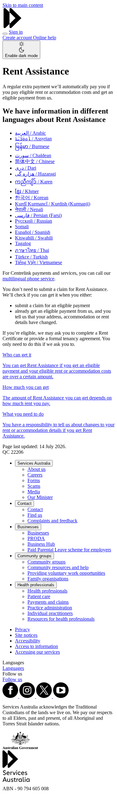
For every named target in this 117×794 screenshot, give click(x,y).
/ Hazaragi (35, 174)
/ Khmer (27, 191)
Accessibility (27, 640)
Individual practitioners (50, 613)
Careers (34, 474)
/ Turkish (31, 256)
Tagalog (23, 243)
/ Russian (33, 221)
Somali (22, 226)
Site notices (26, 635)
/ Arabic (30, 133)
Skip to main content (22, 5)
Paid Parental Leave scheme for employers (69, 549)
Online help (44, 37)
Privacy (22, 629)
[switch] (21, 50)
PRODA (36, 538)
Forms (33, 480)
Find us (34, 515)
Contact (24, 503)
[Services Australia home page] (12, 26)
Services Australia (33, 463)
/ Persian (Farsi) (38, 215)
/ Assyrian (33, 138)
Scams (33, 486)
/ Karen (33, 181)
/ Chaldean (33, 155)
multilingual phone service (28, 278)
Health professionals (35, 585)
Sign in (16, 32)
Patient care (38, 596)
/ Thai (32, 250)
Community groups (34, 556)
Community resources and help (58, 567)
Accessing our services (37, 652)
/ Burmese (32, 146)
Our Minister (40, 497)
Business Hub (41, 544)
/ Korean (31, 197)
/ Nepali (29, 209)
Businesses (28, 527)
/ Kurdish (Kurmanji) (52, 203)
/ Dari (25, 168)
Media (33, 491)
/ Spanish (32, 232)
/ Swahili (34, 237)
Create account (17, 37)
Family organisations (47, 578)
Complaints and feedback (52, 520)
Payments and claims (48, 602)
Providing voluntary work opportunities (66, 573)
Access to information (36, 646)
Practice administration (49, 607)
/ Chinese (35, 161)
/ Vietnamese (38, 262)
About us (36, 469)
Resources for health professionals (61, 619)
